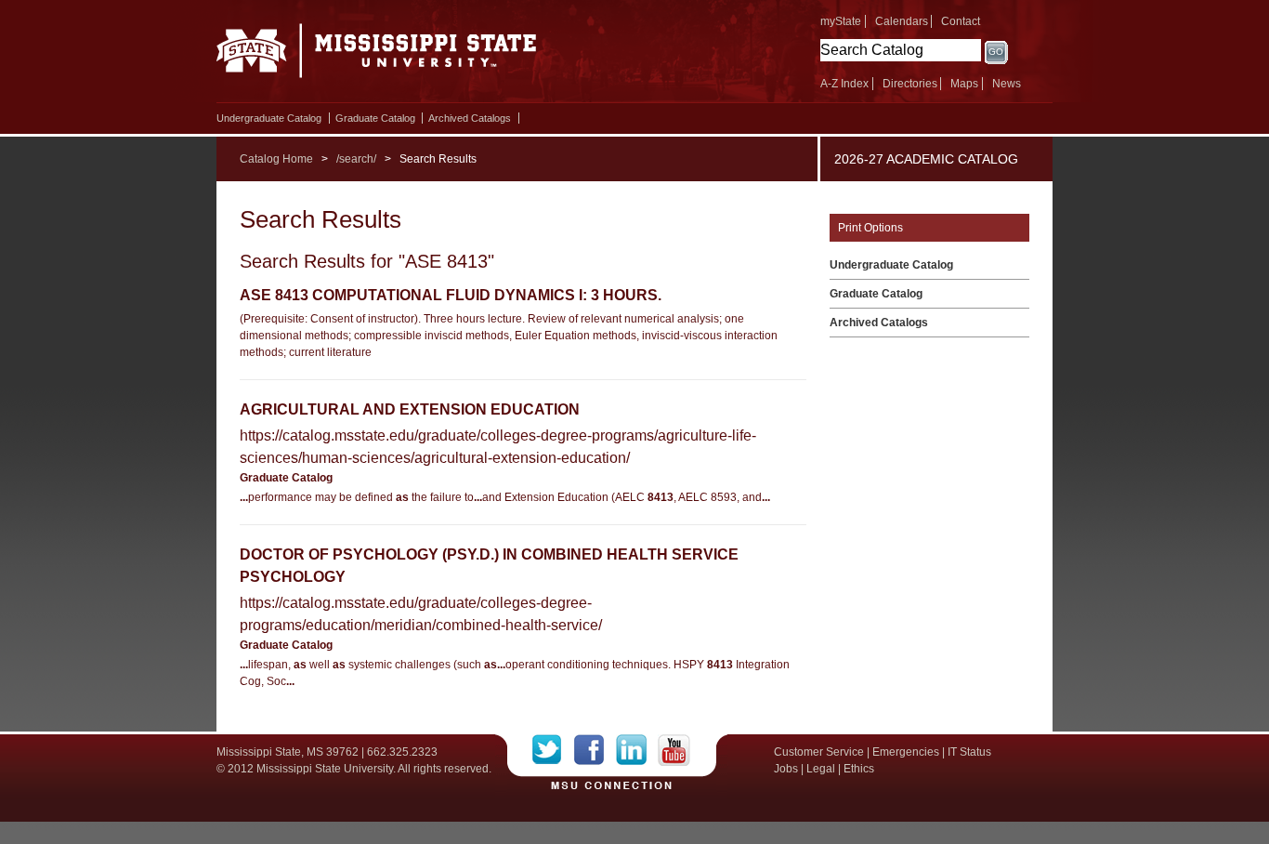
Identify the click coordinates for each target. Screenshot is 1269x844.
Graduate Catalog (375, 118)
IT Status (969, 751)
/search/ (356, 158)
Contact (960, 21)
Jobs (786, 768)
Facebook (595, 750)
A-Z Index (844, 83)
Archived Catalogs (469, 118)
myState (840, 21)
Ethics (859, 768)
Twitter (553, 750)
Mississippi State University (376, 55)
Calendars (901, 21)
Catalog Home (276, 158)
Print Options (870, 227)
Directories (910, 83)
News (1006, 83)
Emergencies (905, 751)
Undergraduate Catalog (268, 118)
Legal (820, 768)
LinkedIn (637, 750)
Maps (964, 83)
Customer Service (819, 751)
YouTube (674, 750)
